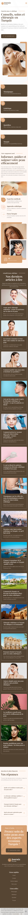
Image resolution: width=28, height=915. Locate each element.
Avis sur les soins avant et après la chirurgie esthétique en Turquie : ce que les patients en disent (13, 402)
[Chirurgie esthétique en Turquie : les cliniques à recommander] (14, 612)
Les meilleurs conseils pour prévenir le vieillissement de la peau (13, 714)
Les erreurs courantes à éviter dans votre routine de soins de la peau (13, 340)
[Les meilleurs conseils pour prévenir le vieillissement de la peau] (14, 702)
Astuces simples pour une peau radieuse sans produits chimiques (13, 683)
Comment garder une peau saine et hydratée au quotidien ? (14, 371)
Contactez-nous (15, 850)
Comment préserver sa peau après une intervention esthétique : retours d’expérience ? (12, 435)
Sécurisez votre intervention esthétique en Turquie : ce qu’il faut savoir (13, 531)
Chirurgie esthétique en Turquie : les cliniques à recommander (13, 623)
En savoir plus (9, 36)
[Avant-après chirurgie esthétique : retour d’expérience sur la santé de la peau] (14, 297)
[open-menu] (25, 3)
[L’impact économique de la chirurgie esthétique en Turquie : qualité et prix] (14, 550)
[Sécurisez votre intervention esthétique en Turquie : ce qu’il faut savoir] (14, 519)
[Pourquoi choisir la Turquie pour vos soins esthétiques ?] (14, 641)
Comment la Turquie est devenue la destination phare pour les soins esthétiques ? (12, 593)
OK (21, 914)
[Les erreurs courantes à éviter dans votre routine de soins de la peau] (14, 328)
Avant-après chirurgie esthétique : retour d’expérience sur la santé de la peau (13, 309)
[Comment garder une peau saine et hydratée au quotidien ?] (14, 359)
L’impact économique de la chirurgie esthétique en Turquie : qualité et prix (13, 562)
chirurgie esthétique (18, 170)
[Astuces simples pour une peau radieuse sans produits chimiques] (14, 671)
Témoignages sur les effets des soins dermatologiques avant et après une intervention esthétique (13, 499)
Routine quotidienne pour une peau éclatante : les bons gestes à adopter (14, 745)
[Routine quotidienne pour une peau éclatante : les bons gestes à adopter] (14, 733)
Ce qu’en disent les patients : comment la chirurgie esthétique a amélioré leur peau (14, 467)
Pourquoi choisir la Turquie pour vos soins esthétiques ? (12, 653)
